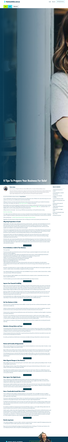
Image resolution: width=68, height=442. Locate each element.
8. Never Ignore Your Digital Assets (58, 210)
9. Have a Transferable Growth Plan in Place (58, 213)
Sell (10, 6)
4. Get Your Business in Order (58, 198)
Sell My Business (60, 1)
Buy (5, 6)
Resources (16, 6)
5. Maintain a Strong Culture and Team (59, 201)
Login (50, 1)
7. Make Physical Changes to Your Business (58, 207)
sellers (39, 206)
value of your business (23, 203)
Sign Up (53, 1)
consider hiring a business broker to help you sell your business (23, 217)
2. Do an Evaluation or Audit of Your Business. (58, 193)
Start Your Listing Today (27, 245)
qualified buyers (33, 206)
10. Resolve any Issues (57, 215)
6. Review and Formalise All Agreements (58, 204)
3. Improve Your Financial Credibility (57, 196)
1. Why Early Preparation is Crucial (58, 191)
